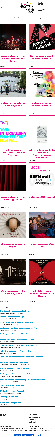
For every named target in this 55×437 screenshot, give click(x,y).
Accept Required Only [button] (28, 435)
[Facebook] (39, 3)
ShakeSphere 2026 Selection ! (42, 197)
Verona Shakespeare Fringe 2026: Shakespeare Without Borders (13, 58)
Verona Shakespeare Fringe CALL (42, 245)
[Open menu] (1, 8)
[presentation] (13, 37)
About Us (3, 426)
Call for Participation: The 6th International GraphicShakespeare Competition (42, 154)
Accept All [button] (18, 435)
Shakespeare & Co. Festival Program (13, 245)
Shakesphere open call (11, 429)
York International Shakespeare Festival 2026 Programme (13, 152)
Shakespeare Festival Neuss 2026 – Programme (13, 104)
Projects (21, 429)
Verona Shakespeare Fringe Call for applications (13, 198)
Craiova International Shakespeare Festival (41, 104)
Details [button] (37, 435)
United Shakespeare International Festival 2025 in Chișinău (42, 293)
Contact (9, 426)
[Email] (41, 3)
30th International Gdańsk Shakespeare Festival (41, 57)
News (13, 52)
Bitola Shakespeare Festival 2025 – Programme (13, 292)
